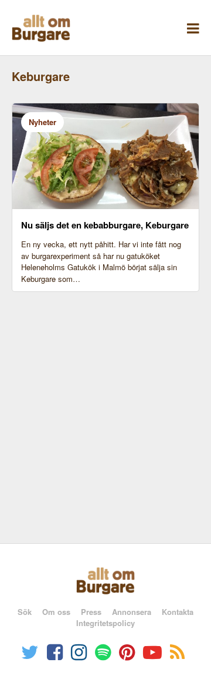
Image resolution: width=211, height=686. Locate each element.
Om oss (56, 611)
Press (91, 611)
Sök (25, 611)
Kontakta (177, 611)
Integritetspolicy (105, 622)
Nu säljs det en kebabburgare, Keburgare (105, 225)
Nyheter (42, 121)
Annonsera (131, 611)
